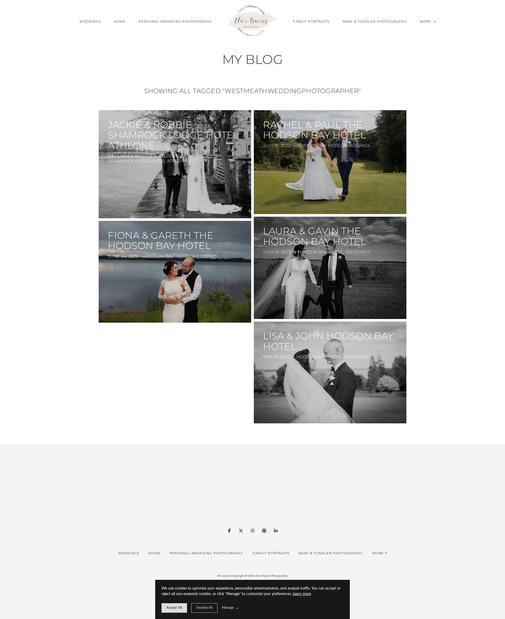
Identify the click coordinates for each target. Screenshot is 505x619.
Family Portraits (311, 21)
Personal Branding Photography (175, 21)
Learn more (302, 594)
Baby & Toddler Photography (375, 21)
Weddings (90, 21)
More (426, 21)
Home (119, 21)
